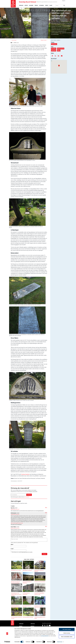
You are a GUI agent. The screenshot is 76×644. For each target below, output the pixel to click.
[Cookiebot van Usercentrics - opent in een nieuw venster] (7, 642)
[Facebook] (52, 56)
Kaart (51, 5)
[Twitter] (55, 56)
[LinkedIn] (58, 56)
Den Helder (53, 48)
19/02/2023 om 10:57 (15, 514)
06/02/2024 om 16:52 (15, 528)
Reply (46, 507)
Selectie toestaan (66, 633)
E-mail (12, 548)
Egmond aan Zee (60, 48)
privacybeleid (26, 496)
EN (64, 0)
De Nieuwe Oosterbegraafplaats (39, 581)
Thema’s (36, 5)
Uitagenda (41, 5)
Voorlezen (17, 42)
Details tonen (59, 641)
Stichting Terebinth (25, 474)
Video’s (46, 5)
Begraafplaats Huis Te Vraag (16, 570)
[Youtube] (50, 625)
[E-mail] (61, 56)
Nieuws (26, 5)
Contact (32, 626)
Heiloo (58, 50)
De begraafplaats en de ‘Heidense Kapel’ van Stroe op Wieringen (16, 594)
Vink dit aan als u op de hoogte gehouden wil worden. (22, 552)
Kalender (31, 5)
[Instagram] (47, 625)
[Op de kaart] (58, 65)
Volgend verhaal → (44, 40)
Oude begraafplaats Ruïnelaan (28, 617)
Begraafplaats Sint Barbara (27, 570)
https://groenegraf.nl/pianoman (17, 523)
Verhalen (21, 5)
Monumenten (54, 44)
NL (63, 0)
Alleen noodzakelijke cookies (66, 636)
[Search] (64, 6)
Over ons (33, 623)
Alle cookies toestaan (67, 629)
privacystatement (44, 635)
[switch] (32, 642)
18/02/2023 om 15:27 (15, 509)
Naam (12, 544)
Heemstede (53, 50)
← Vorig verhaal (13, 40)
